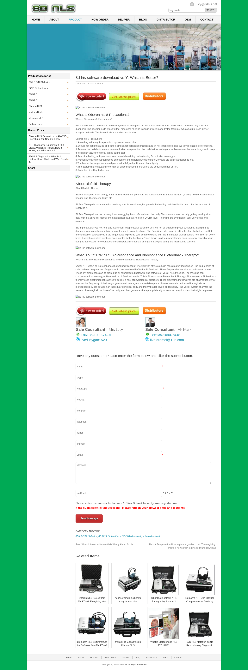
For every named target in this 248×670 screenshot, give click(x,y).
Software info (35, 124)
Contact (207, 19)
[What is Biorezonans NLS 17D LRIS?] (163, 638)
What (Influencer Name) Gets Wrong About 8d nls (104, 544)
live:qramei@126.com (167, 340)
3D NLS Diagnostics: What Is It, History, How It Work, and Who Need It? (48, 159)
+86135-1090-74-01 (96, 335)
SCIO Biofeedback (131, 536)
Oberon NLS (35, 106)
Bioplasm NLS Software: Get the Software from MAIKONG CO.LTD (92, 645)
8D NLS (102, 536)
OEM (188, 19)
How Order (99, 19)
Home (36, 19)
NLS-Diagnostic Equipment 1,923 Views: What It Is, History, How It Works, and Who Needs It (46, 148)
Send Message (89, 518)
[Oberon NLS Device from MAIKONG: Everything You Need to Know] (92, 594)
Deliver (124, 19)
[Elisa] (81, 326)
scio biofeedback (151, 536)
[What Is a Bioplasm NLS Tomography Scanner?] (163, 594)
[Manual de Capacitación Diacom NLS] (128, 638)
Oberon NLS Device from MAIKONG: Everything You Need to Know (92, 601)
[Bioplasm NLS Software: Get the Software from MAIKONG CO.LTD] (92, 638)
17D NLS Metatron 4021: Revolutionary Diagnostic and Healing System (199, 645)
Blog (143, 19)
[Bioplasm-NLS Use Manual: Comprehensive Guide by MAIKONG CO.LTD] (199, 594)
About (54, 19)
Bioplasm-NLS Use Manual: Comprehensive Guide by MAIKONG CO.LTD (199, 601)
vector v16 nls (36, 112)
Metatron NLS (36, 118)
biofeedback (114, 536)
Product (75, 19)
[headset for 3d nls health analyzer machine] (128, 594)
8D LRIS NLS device (93, 83)
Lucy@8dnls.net (206, 4)
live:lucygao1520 (94, 340)
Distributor (166, 19)
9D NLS (33, 100)
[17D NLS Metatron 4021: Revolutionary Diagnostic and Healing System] (199, 638)
